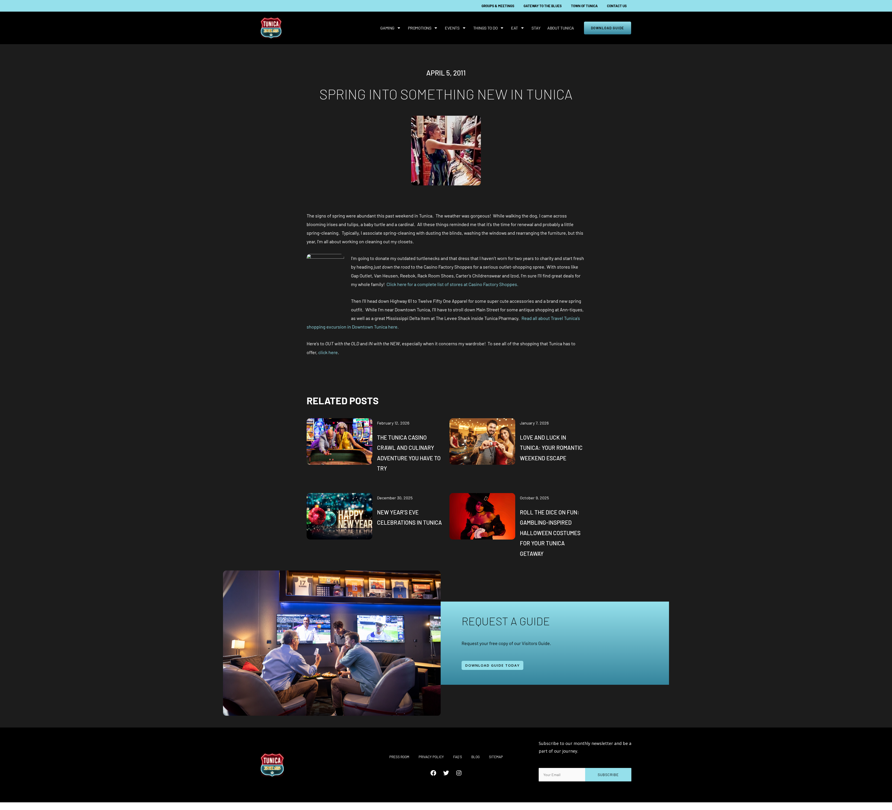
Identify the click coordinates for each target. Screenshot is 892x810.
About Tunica (560, 27)
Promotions (420, 27)
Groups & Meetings (498, 6)
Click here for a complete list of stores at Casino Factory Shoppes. (452, 284)
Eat (514, 27)
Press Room (399, 757)
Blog (475, 757)
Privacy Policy (431, 757)
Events (452, 27)
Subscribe (608, 774)
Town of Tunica (584, 6)
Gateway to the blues (543, 6)
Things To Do (485, 27)
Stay (535, 27)
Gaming (387, 27)
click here (328, 352)
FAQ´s (457, 757)
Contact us (617, 6)
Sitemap (496, 757)
